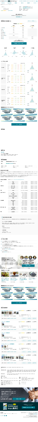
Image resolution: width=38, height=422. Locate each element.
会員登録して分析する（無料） (19, 43)
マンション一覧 (7, 4)
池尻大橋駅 (10, 367)
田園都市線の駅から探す (3, 367)
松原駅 (15, 371)
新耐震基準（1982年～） (8, 381)
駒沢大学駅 (11, 163)
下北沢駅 (22, 371)
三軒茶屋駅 (13, 367)
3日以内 (24, 377)
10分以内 (28, 380)
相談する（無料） (28, 265)
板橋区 (9, 374)
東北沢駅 (29, 371)
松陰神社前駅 (13, 371)
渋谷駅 (7, 367)
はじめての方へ (2, 413)
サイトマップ (15, 413)
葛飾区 (15, 374)
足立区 (13, 374)
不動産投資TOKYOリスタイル (3, 4)
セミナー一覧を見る (19, 124)
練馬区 (11, 374)
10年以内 (8, 380)
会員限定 (6, 377)
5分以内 (24, 380)
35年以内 (4, 381)
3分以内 (22, 380)
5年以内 (5, 380)
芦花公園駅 (25, 371)
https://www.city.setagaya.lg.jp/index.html (19, 179)
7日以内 (26, 377)
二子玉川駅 (22, 367)
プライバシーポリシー (9, 413)
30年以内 (17, 380)
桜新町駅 (18, 367)
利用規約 (5, 413)
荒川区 (7, 374)
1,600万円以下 (23, 379)
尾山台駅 (27, 371)
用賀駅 (20, 367)
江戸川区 (17, 374)
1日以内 (22, 377)
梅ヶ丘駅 (32, 371)
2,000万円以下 (26, 379)
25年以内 (15, 380)
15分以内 (31, 380)
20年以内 (12, 380)
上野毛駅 (8, 371)
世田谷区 (10, 4)
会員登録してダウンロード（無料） (28, 407)
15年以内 (10, 380)
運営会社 (13, 413)
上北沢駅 (10, 371)
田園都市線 (8, 163)
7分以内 (26, 380)
